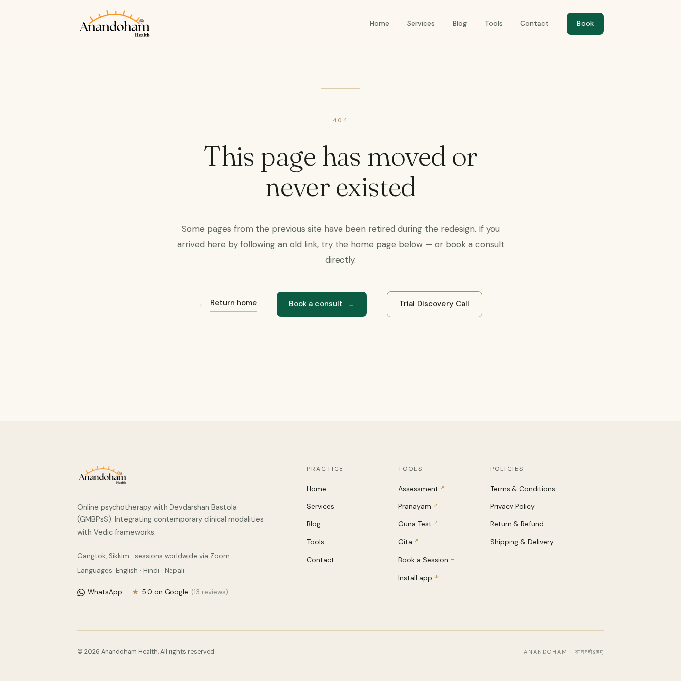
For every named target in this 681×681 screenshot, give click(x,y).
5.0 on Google (180, 592)
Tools (494, 23)
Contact (534, 23)
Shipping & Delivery (522, 541)
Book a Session (426, 559)
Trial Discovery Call (434, 304)
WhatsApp (105, 592)
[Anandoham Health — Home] (114, 24)
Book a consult (321, 304)
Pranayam (417, 506)
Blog (460, 23)
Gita (408, 541)
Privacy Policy (512, 506)
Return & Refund (517, 523)
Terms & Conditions (522, 488)
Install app (418, 577)
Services (421, 23)
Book (585, 23)
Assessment (421, 488)
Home (379, 23)
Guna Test (418, 523)
